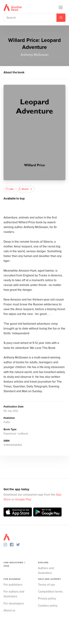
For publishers (13, 585)
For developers (14, 603)
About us (9, 610)
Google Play (23, 499)
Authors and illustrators (46, 570)
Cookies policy (48, 605)
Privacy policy (47, 598)
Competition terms (50, 591)
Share (25, 189)
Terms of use (46, 585)
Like (11, 189)
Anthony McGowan (34, 55)
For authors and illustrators (14, 594)
